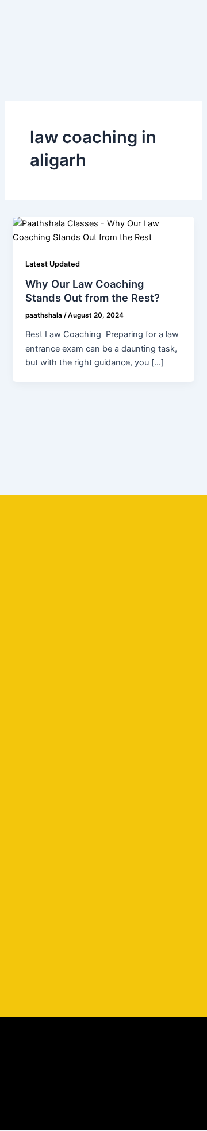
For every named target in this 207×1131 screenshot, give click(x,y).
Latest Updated (52, 264)
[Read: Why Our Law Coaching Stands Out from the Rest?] (103, 230)
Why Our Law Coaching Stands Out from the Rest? (92, 290)
